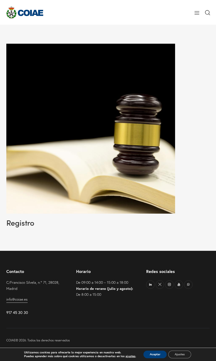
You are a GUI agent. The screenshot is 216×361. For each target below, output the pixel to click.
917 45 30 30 (17, 312)
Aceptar (155, 354)
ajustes (130, 356)
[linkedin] (150, 284)
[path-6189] (160, 284)
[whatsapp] (188, 284)
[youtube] (179, 284)
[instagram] (169, 284)
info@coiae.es (17, 299)
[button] (196, 12)
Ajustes (180, 354)
